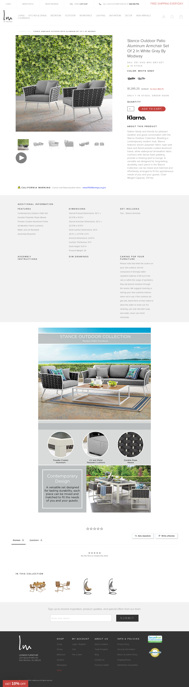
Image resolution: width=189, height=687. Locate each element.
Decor (129, 15)
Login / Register (79, 644)
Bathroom (115, 15)
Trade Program (101, 649)
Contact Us (99, 660)
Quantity (134, 102)
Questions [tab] (34, 540)
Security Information (126, 649)
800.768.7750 (134, 4)
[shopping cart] (181, 16)
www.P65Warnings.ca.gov (94, 188)
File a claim (77, 654)
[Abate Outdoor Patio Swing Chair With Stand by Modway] (87, 586)
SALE (59, 670)
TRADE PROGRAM (51, 4)
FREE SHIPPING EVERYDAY (167, 3)
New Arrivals (143, 15)
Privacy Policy (123, 644)
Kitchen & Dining (38, 15)
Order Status (27, 4)
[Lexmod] (8, 16)
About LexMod (101, 644)
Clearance (24, 18)
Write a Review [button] (168, 536)
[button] (15, 683)
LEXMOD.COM (25, 31)
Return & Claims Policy (127, 654)
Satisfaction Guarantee (127, 665)
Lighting (101, 15)
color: (140, 71)
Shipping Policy (124, 660)
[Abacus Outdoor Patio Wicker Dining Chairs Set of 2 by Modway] (62, 586)
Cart (74, 649)
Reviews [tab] (16, 540)
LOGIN (8, 4)
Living (21, 15)
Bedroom (56, 15)
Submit (127, 618)
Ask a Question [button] (144, 536)
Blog (97, 654)
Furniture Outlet (102, 665)
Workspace (86, 15)
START (81, 4)
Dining (59, 649)
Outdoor (70, 15)
